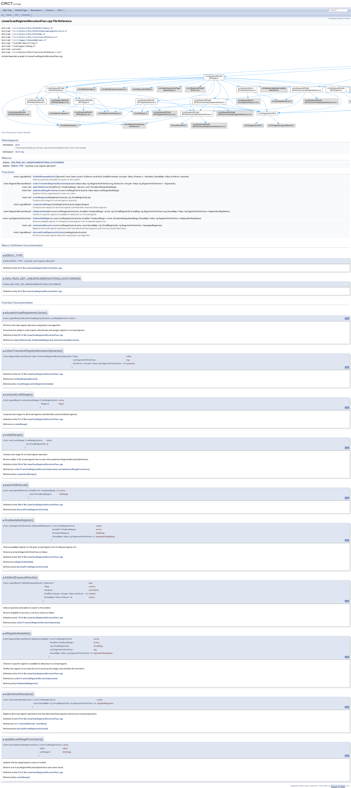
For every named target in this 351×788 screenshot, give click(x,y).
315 (19, 772)
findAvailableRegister (43, 218)
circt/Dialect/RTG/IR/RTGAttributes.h (32, 28)
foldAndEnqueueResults (44, 177)
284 (19, 505)
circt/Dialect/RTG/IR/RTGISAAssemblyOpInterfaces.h (39, 31)
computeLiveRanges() (26, 474)
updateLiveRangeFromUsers (46, 190)
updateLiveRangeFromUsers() (76, 469)
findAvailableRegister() (42, 340)
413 (19, 673)
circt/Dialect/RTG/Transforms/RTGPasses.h (34, 37)
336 (19, 464)
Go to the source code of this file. (16, 132)
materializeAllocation (43, 225)
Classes (49, 10)
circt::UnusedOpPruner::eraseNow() (30, 724)
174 (19, 618)
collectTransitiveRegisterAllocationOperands (54, 184)
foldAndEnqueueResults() (26, 379)
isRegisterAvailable (42, 211)
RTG (16, 15)
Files (60, 10)
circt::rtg (19, 152)
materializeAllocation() (68, 340)
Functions (347, 18)
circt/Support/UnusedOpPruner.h (29, 40)
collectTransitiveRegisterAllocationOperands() (36, 469)
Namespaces (36, 10)
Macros (340, 18)
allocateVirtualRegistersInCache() (32, 509)
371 (19, 419)
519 (19, 719)
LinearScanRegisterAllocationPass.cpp (44, 268)
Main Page (7, 10)
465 (19, 557)
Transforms (26, 15)
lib (2, 15)
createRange (39, 197)
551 (19, 335)
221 (19, 374)
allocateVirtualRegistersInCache (48, 232)
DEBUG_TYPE (17, 166)
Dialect (9, 15)
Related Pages (21, 10)
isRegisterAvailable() (43, 384)
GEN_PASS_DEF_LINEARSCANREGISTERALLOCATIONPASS (37, 162)
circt (17, 145)
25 (19, 291)
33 (19, 268)
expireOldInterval (41, 187)
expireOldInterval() (22, 340)
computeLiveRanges (42, 204)
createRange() (23, 384)
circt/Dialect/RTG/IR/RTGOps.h (28, 34)
